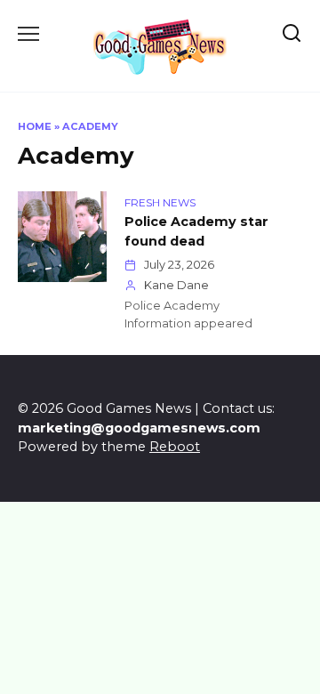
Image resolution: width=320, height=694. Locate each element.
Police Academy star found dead (196, 231)
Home (35, 126)
